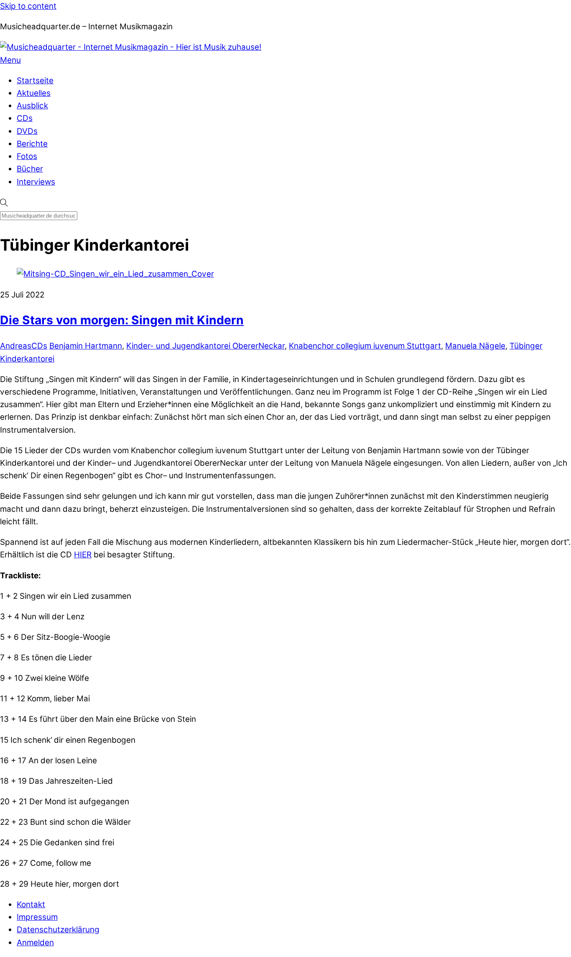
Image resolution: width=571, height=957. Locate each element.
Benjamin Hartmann (85, 346)
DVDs (27, 131)
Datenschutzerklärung (58, 929)
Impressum (37, 917)
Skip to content (28, 6)
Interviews (36, 182)
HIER (83, 554)
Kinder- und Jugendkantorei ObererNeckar (205, 346)
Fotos (27, 156)
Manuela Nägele (475, 346)
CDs (25, 118)
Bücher (30, 169)
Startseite (35, 80)
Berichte (32, 144)
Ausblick (32, 105)
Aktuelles (34, 93)
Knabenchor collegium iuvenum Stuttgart (365, 346)
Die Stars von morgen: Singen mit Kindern (122, 320)
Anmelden (35, 942)
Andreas (15, 346)
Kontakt (31, 904)
